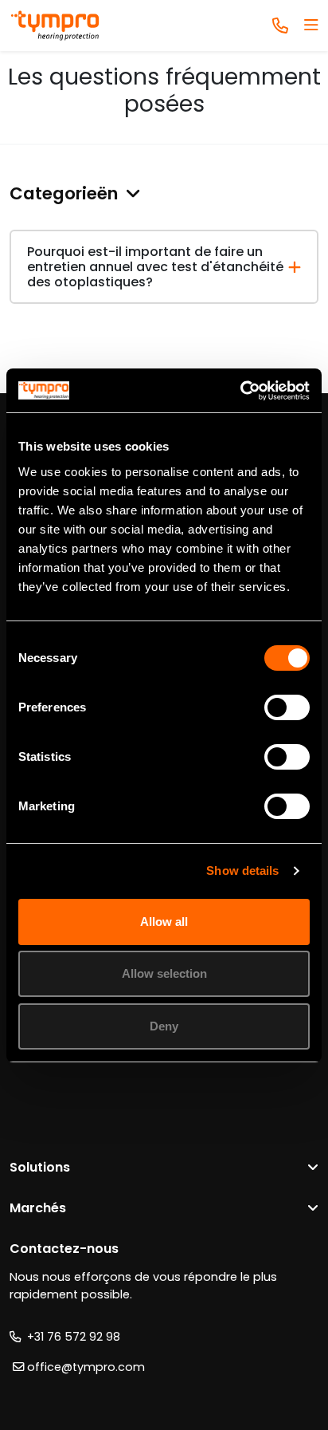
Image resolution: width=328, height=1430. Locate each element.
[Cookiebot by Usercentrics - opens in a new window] (240, 390)
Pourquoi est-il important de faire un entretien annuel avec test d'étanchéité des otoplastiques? (155, 266)
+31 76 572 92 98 (70, 1337)
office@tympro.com (84, 1367)
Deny (164, 1026)
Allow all (164, 921)
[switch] (287, 707)
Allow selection (164, 973)
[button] (164, 193)
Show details (242, 870)
